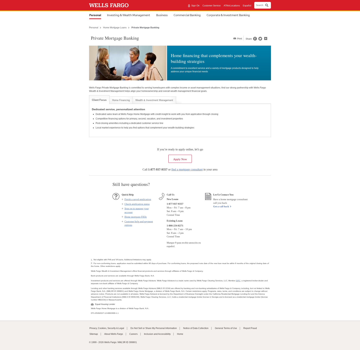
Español (247, 5)
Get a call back (221, 206)
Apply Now (182, 158)
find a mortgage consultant (187, 169)
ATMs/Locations (232, 5)
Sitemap (93, 334)
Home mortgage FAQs (135, 216)
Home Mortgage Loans (115, 27)
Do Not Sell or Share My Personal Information (153, 328)
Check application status (137, 204)
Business (162, 15)
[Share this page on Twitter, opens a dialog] (259, 39)
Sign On (195, 5)
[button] (265, 38)
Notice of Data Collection (195, 328)
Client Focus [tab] (99, 100)
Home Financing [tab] (121, 100)
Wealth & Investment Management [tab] (154, 100)
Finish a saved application (137, 199)
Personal (95, 15)
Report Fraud (250, 328)
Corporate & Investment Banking (228, 15)
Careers (133, 334)
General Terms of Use (226, 328)
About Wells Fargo (113, 334)
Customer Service (211, 5)
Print (239, 38)
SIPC (238, 281)
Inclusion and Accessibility (157, 334)
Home (180, 334)
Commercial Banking (187, 15)
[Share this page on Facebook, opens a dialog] (255, 39)
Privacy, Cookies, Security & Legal (106, 328)
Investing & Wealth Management (128, 15)
